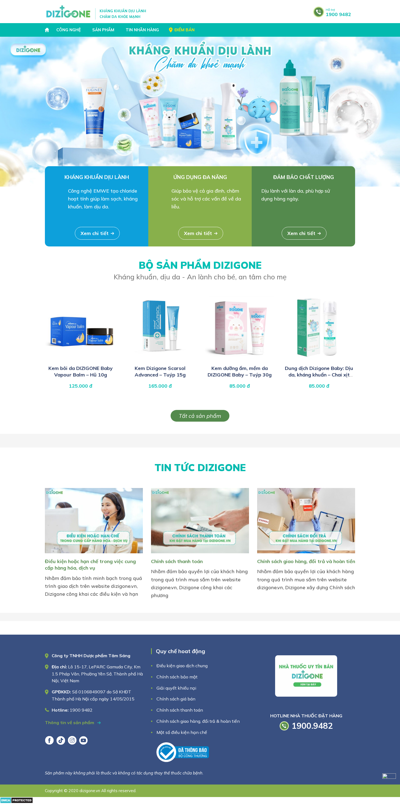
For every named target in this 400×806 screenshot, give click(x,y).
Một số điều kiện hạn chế (181, 732)
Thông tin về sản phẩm (70, 722)
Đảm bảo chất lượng (303, 177)
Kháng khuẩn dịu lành (96, 177)
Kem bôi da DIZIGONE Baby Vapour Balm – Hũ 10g (80, 371)
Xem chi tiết (95, 233)
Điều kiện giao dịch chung (182, 665)
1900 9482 (338, 12)
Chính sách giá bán (175, 699)
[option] (200, 112)
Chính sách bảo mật (177, 677)
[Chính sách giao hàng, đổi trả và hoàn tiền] (306, 554)
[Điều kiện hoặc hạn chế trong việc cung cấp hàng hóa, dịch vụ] (94, 554)
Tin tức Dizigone (200, 467)
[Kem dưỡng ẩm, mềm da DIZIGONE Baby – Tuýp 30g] (239, 359)
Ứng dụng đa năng (200, 177)
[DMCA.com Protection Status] (16, 802)
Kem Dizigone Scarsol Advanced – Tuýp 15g (160, 371)
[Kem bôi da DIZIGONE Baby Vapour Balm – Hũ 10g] (80, 359)
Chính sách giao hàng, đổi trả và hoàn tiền (306, 561)
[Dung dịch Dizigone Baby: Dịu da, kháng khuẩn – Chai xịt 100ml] (319, 359)
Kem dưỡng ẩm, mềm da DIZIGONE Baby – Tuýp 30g (240, 371)
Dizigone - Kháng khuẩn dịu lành (69, 11)
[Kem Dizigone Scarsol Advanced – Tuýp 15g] (160, 359)
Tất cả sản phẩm (200, 415)
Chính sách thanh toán (177, 561)
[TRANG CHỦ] (47, 30)
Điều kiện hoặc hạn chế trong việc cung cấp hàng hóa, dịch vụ (90, 564)
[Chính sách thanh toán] (200, 554)
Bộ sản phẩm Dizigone (200, 270)
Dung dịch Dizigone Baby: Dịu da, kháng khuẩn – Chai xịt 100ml (319, 375)
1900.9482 (312, 726)
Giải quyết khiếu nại (176, 688)
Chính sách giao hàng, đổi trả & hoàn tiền (198, 721)
